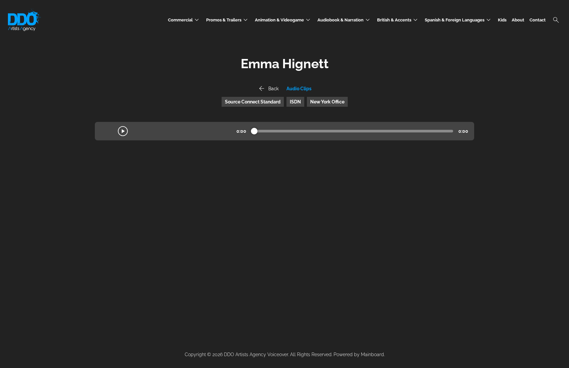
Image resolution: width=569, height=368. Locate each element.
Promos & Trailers (228, 20)
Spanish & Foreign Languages (459, 20)
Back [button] (268, 88)
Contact (537, 20)
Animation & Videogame (283, 20)
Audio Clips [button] (299, 88)
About (518, 20)
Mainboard (372, 354)
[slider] (254, 131)
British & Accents (398, 20)
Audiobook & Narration (344, 20)
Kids (502, 20)
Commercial (184, 20)
